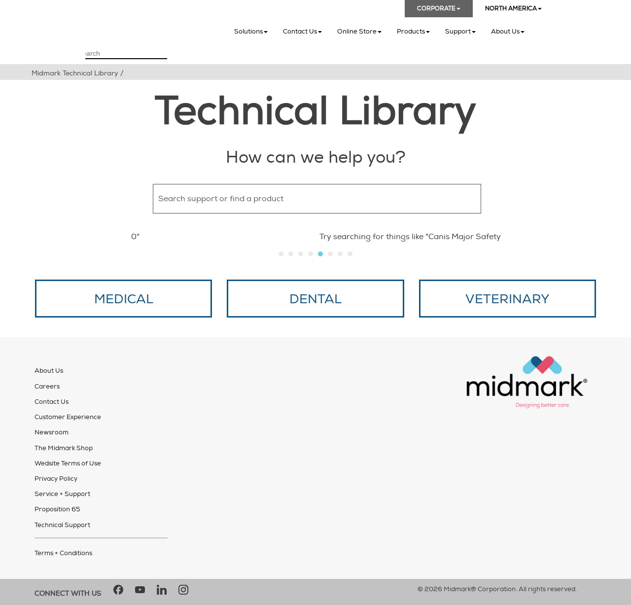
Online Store (357, 31)
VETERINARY (507, 299)
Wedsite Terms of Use (68, 463)
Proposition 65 (57, 509)
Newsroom (52, 432)
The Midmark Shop (64, 448)
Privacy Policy (56, 479)
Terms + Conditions (63, 553)
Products (411, 31)
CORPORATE (436, 8)
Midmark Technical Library (75, 73)
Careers (47, 387)
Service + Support (62, 494)
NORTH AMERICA (511, 8)
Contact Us (300, 31)
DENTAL (315, 299)
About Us (505, 31)
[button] (498, 199)
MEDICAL (123, 299)
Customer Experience (68, 417)
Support (458, 31)
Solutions (248, 31)
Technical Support (62, 525)
